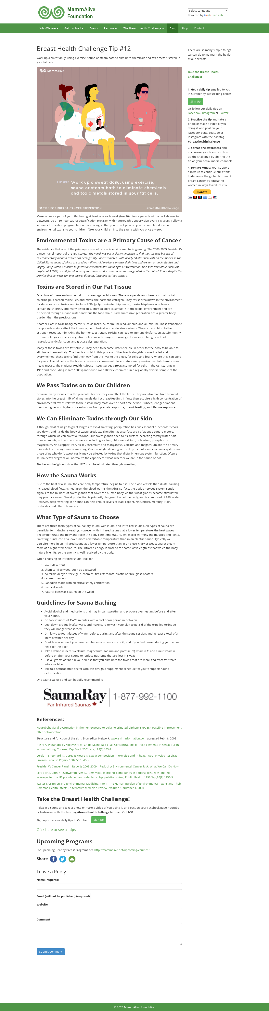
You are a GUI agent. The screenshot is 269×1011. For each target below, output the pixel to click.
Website (42, 904)
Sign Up (99, 819)
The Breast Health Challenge (142, 28)
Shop (184, 28)
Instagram (208, 113)
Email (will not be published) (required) (63, 896)
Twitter (223, 113)
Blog (172, 28)
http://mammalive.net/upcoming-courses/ (121, 850)
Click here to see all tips (56, 829)
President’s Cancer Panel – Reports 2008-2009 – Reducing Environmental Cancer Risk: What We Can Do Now (108, 766)
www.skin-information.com (128, 738)
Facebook (194, 113)
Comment (43, 919)
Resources (111, 28)
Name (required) (48, 880)
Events (93, 28)
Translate (217, 15)
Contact (199, 28)
